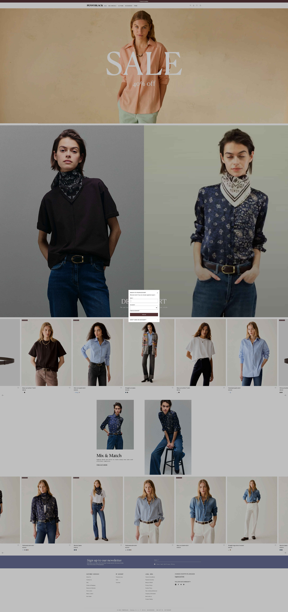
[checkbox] (145, 311)
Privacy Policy (156, 311)
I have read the (153, 311)
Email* (146, 304)
